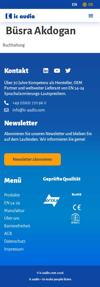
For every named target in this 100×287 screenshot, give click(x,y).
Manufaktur (14, 210)
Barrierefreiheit (17, 226)
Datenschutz (15, 241)
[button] (90, 15)
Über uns (11, 218)
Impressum (14, 249)
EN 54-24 (12, 203)
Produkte (12, 195)
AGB (8, 233)
